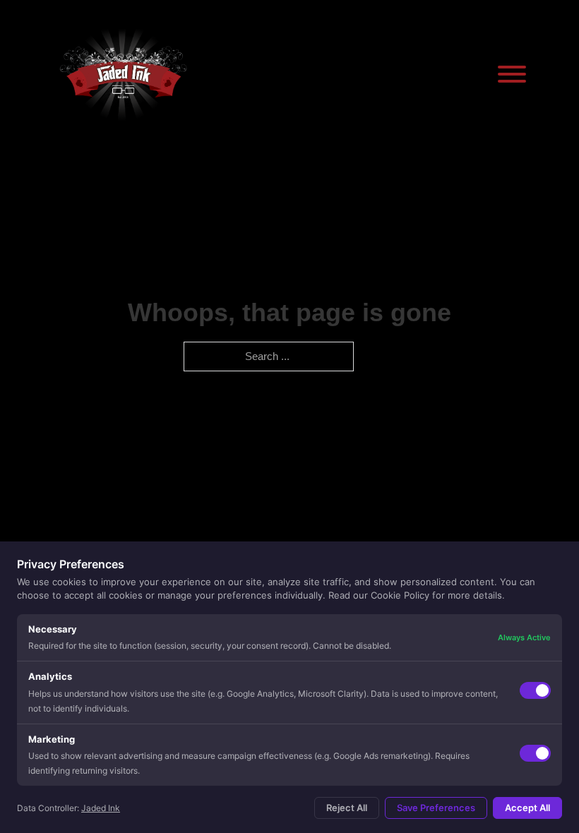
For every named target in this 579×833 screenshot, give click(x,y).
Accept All (527, 807)
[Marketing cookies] (535, 753)
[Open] (512, 74)
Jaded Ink (100, 808)
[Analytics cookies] (535, 690)
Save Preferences (436, 807)
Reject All (346, 807)
